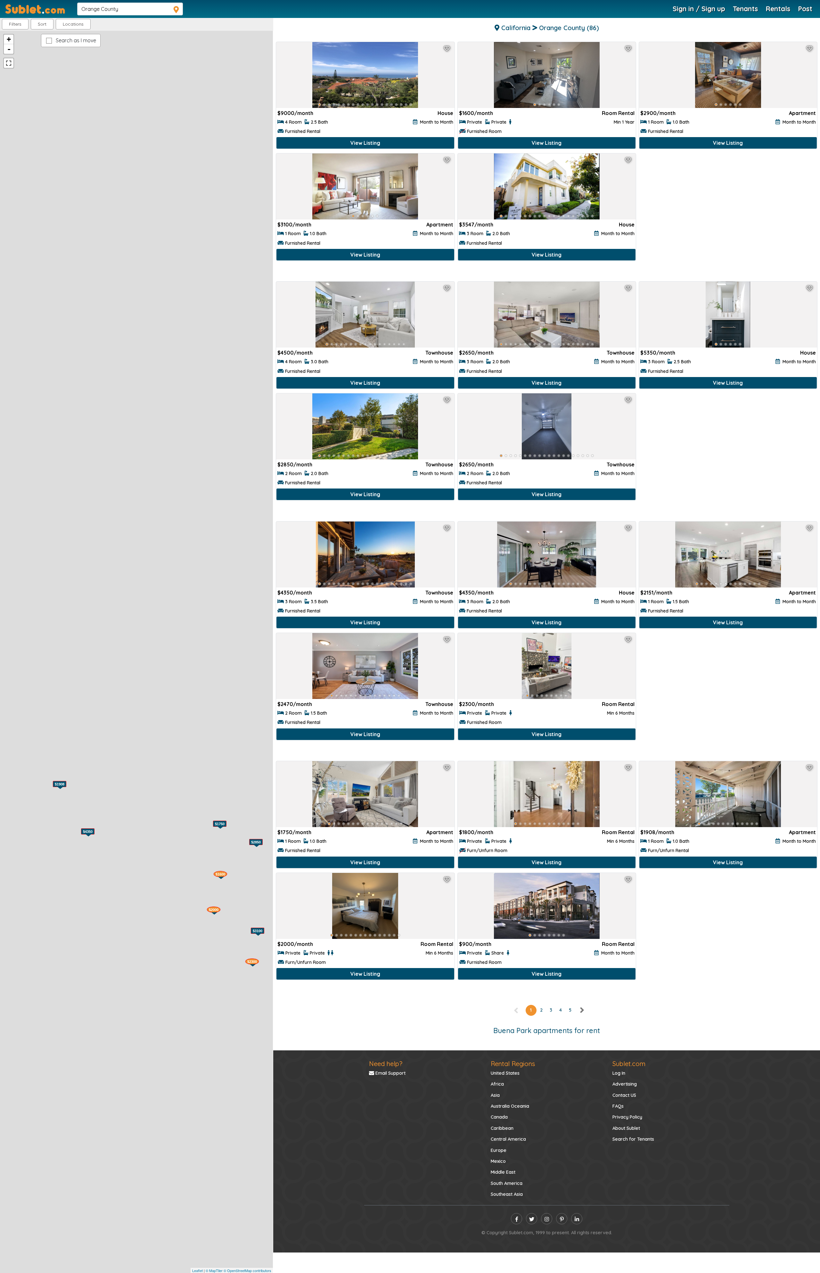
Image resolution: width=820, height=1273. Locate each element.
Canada (499, 1117)
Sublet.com (628, 1064)
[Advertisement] (728, 216)
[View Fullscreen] (8, 63)
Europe (498, 1150)
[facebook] (516, 1218)
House (445, 113)
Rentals (778, 8)
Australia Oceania (510, 1106)
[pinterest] (561, 1218)
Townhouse (439, 352)
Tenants (745, 8)
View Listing (365, 143)
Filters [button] (15, 24)
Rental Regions (513, 1064)
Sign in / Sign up (699, 8)
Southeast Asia (507, 1194)
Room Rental (618, 113)
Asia (495, 1095)
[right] (581, 1010)
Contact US (624, 1095)
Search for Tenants (633, 1139)
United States (505, 1073)
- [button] (9, 49)
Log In (618, 1073)
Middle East (503, 1172)
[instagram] (546, 1218)
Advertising (624, 1084)
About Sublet (626, 1128)
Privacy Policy (627, 1117)
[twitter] (531, 1218)
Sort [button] (42, 24)
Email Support (390, 1073)
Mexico (498, 1161)
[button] (73, 24)
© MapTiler (214, 1270)
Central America (508, 1139)
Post (805, 8)
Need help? (385, 1064)
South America (506, 1183)
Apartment (802, 113)
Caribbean (502, 1128)
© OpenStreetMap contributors (247, 1270)
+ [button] (9, 39)
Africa (497, 1084)
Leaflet (197, 1270)
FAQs (618, 1106)
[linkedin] (576, 1218)
